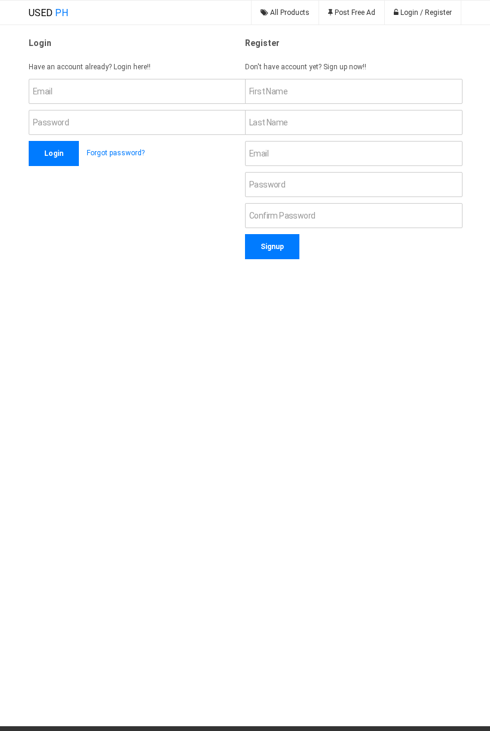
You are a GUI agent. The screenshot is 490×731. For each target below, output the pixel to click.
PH (48, 13)
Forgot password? (116, 153)
